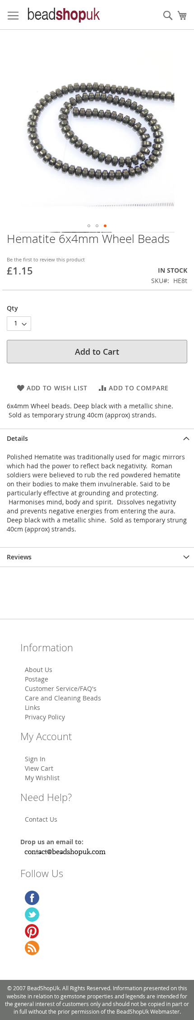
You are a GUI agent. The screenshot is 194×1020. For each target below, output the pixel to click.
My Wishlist (42, 777)
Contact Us (41, 819)
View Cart (39, 768)
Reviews (19, 557)
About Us (38, 669)
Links (32, 707)
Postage (36, 679)
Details (17, 438)
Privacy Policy (45, 717)
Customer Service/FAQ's (61, 688)
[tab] (97, 438)
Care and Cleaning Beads (63, 698)
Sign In (35, 759)
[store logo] (63, 14)
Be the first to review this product (46, 259)
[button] (89, 226)
